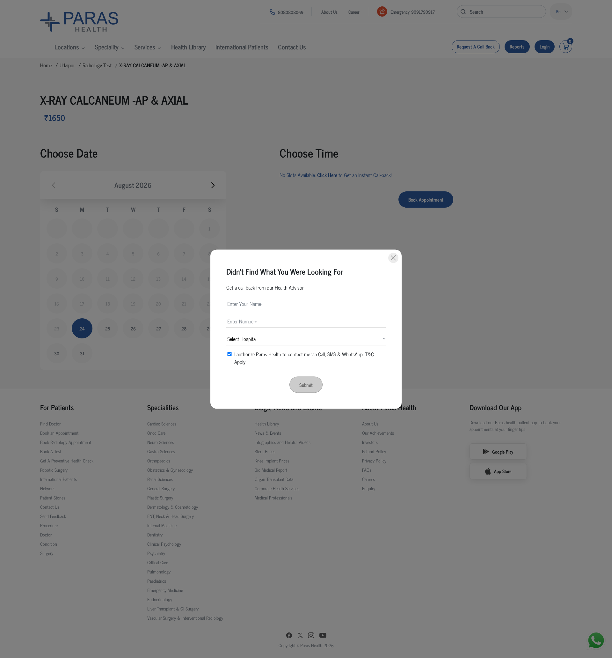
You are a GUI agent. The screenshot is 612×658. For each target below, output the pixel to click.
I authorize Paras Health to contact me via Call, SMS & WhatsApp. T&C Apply (304, 357)
